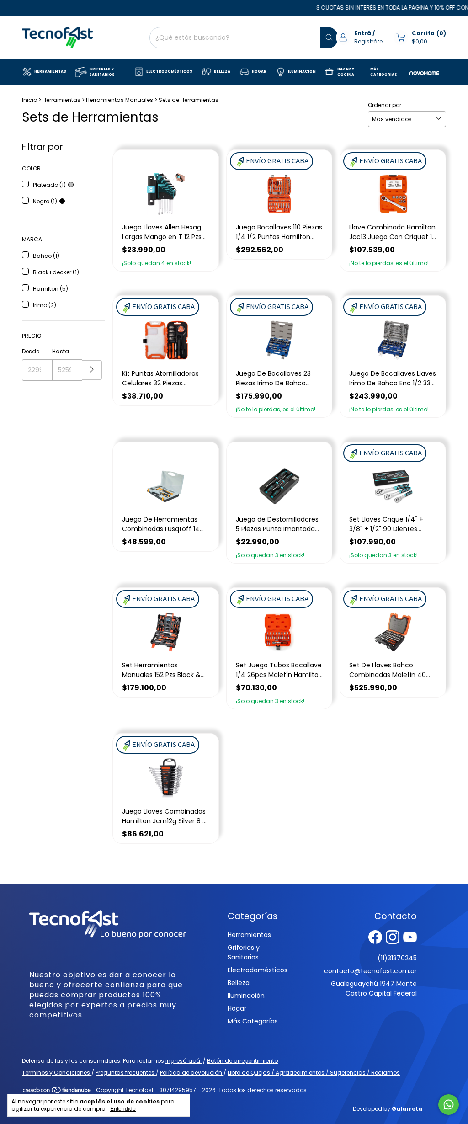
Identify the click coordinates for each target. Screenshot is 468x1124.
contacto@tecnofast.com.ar (370, 970)
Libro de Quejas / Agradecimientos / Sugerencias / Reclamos (314, 1072)
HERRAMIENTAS (50, 71)
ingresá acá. (183, 1061)
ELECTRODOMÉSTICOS (169, 71)
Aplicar (92, 370)
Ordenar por (384, 105)
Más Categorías (253, 1021)
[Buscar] (329, 37)
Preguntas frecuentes (126, 1072)
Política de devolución (191, 1072)
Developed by (387, 1109)
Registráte (368, 41)
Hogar (237, 1008)
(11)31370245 (397, 958)
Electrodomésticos (257, 970)
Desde (30, 351)
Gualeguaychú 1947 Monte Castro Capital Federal (374, 988)
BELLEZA (222, 71)
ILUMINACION (302, 71)
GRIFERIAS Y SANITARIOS (102, 72)
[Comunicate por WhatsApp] (448, 1104)
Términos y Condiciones (56, 1072)
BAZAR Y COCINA (345, 72)
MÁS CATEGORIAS (383, 72)
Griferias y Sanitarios (244, 952)
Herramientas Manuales (119, 100)
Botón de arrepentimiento (242, 1061)
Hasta (60, 351)
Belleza (239, 982)
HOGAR (259, 71)
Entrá (362, 33)
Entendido (123, 1109)
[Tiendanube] (57, 1092)
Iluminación (246, 995)
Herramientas (61, 100)
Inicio (29, 100)
